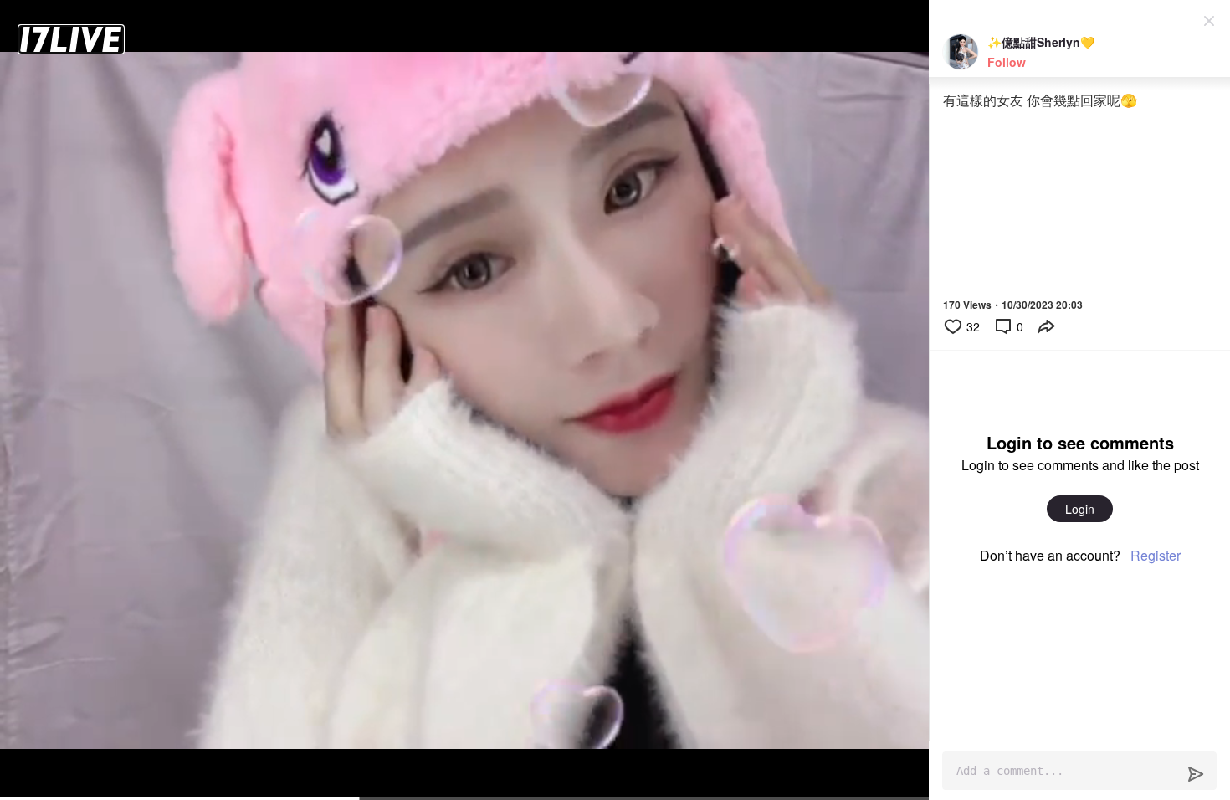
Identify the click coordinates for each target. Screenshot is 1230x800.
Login (1079, 508)
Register (1155, 555)
